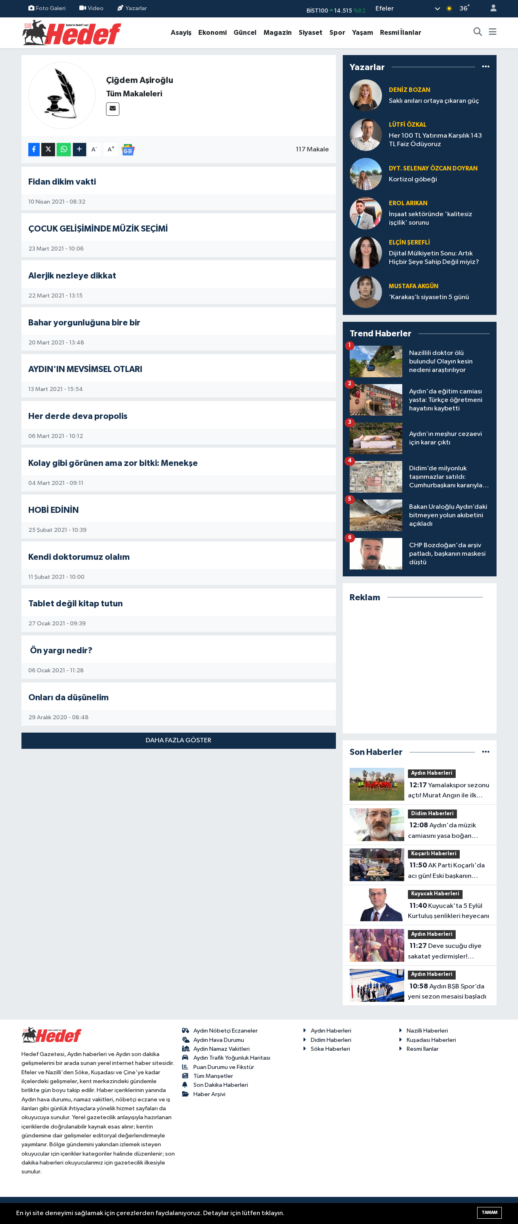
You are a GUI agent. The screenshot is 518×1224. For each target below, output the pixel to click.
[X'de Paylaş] (48, 149)
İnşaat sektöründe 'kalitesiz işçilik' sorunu (430, 218)
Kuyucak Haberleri (435, 894)
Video (96, 8)
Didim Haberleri (432, 813)
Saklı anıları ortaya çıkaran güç (434, 101)
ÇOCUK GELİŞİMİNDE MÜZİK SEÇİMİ (98, 229)
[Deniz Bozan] (366, 95)
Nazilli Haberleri (427, 1031)
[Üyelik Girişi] (490, 8)
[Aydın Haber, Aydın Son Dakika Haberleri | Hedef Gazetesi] (71, 32)
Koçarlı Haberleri (433, 853)
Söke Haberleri (330, 1049)
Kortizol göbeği (413, 179)
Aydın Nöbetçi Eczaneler (225, 1031)
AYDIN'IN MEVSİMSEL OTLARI (85, 369)
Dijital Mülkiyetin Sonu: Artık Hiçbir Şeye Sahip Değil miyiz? (434, 258)
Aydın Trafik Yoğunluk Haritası (231, 1058)
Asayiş (181, 32)
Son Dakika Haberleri (220, 1085)
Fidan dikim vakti (62, 182)
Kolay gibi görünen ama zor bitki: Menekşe (113, 463)
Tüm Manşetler (213, 1076)
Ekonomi (212, 32)
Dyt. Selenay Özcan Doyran (433, 169)
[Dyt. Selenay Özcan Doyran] (366, 173)
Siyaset (311, 32)
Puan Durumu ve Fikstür (223, 1067)
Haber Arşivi (209, 1094)
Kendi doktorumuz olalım (79, 557)
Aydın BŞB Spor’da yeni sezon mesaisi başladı (447, 992)
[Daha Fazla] (79, 149)
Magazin (277, 32)
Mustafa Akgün (413, 286)
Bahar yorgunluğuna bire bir (84, 323)
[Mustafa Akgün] (366, 291)
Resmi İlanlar (400, 32)
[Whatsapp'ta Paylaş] (64, 149)
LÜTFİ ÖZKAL (408, 125)
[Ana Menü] (493, 33)
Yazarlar (136, 8)
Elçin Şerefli (409, 243)
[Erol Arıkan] (366, 213)
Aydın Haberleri (431, 773)
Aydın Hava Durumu (218, 1040)
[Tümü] (486, 67)
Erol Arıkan (408, 203)
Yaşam (362, 32)
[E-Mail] (112, 109)
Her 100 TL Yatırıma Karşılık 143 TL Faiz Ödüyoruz (435, 140)
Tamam (489, 1212)
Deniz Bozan (409, 90)
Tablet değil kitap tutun (75, 603)
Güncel (245, 32)
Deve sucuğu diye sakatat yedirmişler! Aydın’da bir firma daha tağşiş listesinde (445, 952)
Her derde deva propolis (77, 416)
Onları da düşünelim (68, 697)
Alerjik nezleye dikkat (72, 276)
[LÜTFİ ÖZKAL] (366, 134)
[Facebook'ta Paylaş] (34, 149)
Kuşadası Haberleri (431, 1040)
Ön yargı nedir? (60, 650)
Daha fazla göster (178, 740)
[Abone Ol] (128, 149)
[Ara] (478, 33)
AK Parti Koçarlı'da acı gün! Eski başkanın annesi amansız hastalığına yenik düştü (448, 871)
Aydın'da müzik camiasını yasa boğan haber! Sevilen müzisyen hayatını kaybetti (444, 831)
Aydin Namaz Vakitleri (221, 1049)
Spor (337, 32)
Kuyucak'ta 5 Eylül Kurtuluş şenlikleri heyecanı (448, 911)
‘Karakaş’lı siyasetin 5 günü (429, 297)
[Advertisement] (420, 668)
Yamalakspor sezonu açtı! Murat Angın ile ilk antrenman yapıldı (448, 791)
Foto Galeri (51, 8)
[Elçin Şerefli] (366, 252)
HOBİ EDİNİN (53, 510)
